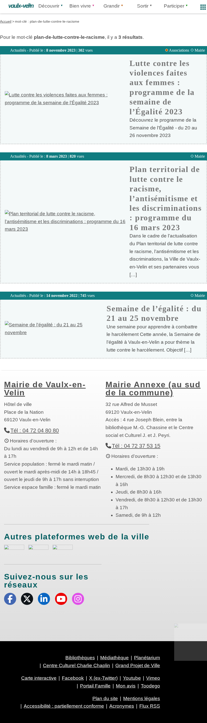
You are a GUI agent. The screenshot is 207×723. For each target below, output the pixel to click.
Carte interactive (39, 678)
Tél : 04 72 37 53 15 (136, 446)
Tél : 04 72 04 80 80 (34, 430)
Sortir (142, 6)
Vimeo (153, 678)
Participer (174, 6)
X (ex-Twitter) (27, 599)
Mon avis (126, 685)
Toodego (150, 685)
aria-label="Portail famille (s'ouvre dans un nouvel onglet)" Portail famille (63, 550)
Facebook (10, 599)
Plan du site (105, 698)
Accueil (5, 21)
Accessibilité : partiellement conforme (64, 706)
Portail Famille (95, 685)
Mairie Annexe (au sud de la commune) (153, 388)
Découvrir (48, 6)
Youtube (61, 599)
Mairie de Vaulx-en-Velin (45, 388)
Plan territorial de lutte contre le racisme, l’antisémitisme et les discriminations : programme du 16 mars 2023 (165, 198)
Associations (179, 50)
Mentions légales (141, 698)
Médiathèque (114, 657)
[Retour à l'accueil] (21, 5)
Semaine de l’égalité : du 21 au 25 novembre (154, 313)
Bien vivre (80, 6)
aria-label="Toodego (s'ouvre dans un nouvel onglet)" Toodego (38, 550)
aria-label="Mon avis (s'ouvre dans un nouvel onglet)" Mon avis (14, 550)
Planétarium (147, 657)
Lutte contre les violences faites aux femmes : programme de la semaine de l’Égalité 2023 (162, 87)
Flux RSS (149, 706)
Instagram (78, 599)
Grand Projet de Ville (137, 665)
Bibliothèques (80, 657)
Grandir (112, 6)
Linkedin (44, 599)
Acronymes (121, 706)
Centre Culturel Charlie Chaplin (76, 665)
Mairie (200, 50)
